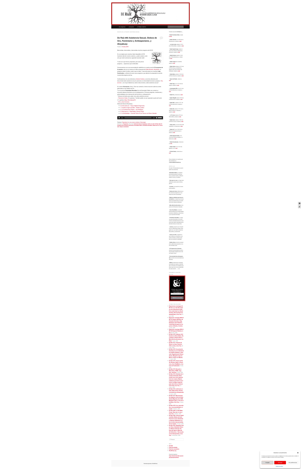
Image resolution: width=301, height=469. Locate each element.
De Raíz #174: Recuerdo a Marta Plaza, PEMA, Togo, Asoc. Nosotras (175, 370)
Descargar (143, 122)
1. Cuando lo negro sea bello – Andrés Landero (132, 107)
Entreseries (131, 125)
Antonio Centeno (140, 79)
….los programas (121, 27)
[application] (140, 117)
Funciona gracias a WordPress (150, 463)
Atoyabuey (156, 69)
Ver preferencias (293, 462)
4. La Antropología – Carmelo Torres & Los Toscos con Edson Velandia (138, 113)
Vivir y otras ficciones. (124, 102)
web (180, 41)
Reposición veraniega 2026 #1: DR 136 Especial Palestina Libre (176, 330)
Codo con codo (151, 124)
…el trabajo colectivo (141, 27)
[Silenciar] (156, 118)
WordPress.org (172, 450)
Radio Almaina (149, 69)
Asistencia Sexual (138, 124)
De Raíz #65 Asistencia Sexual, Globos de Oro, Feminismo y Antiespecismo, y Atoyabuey (137, 40)
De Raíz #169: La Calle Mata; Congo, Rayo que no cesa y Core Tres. (176, 412)
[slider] (160, 117)
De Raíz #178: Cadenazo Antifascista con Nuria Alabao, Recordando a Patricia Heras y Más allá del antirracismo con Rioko (176, 337)
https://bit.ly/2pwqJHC (130, 100)
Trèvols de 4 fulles (122, 98)
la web (170, 36)
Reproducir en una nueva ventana (130, 122)
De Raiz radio (158, 124)
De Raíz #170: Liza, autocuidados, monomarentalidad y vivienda (176, 407)
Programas (125, 124)
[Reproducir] (119, 118)
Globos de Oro (156, 125)
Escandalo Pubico (138, 125)
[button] (298, 453)
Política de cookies (279, 466)
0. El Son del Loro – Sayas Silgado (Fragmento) (132, 105)
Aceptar (267, 462)
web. (170, 91)
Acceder (171, 445)
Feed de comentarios (174, 449)
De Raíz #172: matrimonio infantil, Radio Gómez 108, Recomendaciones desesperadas (176, 390)
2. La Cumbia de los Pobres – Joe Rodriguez (131, 109)
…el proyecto (131, 27)
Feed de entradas (173, 447)
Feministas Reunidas (147, 125)
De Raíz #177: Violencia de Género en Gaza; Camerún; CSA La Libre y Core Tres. (175, 344)
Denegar (280, 462)
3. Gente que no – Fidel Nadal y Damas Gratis (132, 111)
